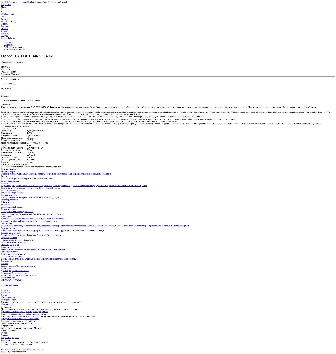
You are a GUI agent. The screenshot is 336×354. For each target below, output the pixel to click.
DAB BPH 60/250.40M (9, 285)
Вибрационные (19, 185)
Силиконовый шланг (25, 266)
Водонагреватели (9, 195)
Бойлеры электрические (12, 193)
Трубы (186, 226)
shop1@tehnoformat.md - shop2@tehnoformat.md (22, 2)
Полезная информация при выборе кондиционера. (23, 314)
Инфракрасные (25, 214)
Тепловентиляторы (9, 214)
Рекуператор (6, 261)
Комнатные (28, 240)
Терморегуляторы (9, 237)
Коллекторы (6, 226)
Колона (107, 174)
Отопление (6, 235)
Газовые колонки (35, 197)
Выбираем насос (8, 300)
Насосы (4, 183)
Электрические (16, 178)
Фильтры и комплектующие (13, 242)
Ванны (4, 259)
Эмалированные (14, 249)
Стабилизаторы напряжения (13, 254)
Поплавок (55, 188)
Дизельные (28, 211)
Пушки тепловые (9, 209)
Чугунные (45, 219)
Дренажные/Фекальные (81, 185)
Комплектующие (47, 178)
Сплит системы (8, 174)
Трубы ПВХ (65, 230)
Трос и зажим (45, 188)
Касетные (42, 174)
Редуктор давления (9, 200)
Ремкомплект (20, 188)
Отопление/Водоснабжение (49, 235)
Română (63, 2)
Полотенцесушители (10, 247)
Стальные (19, 219)
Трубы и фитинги (9, 228)
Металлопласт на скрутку (26, 230)
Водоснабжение (19, 235)
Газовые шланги (8, 266)
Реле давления (7, 188)
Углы (25, 273)
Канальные (74, 174)
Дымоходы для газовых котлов (15, 271)
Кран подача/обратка (10, 221)
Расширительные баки (11, 233)
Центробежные (45, 185)
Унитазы (72, 259)
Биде (66, 259)
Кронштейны (26, 221)
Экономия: (6, 74)
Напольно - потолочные (57, 174)
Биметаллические (32, 219)
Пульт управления (9, 190)
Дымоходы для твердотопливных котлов (19, 275)
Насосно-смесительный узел (106, 226)
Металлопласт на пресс (49, 230)
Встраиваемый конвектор (134, 226)
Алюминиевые (7, 219)
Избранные (6, 337)
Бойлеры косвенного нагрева (14, 197)
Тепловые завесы (56, 214)
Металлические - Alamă (82, 230)
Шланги (4, 263)
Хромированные (43, 249)
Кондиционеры (8, 171)
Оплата (30, 328)
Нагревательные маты (157, 226)
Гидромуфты (32, 188)
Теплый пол (6, 223)
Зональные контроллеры (12, 240)
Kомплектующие (40, 214)
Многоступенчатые (61, 185)
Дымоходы (6, 268)
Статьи (4, 295)
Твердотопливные (31, 178)
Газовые (4, 178)
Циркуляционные (100, 185)
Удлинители (16, 273)
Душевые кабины (32, 259)
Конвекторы (6, 204)
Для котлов (31, 235)
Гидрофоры (6, 185)
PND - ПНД (98, 230)
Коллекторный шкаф (49, 226)
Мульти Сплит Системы (26, 174)
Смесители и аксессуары (52, 259)
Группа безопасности (10, 181)
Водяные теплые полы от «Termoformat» (19, 321)
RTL (121, 226)
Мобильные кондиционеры (91, 174)
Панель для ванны (16, 259)
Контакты (5, 328)
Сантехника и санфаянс (11, 256)
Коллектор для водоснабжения (26, 226)
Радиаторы (6, 216)
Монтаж (37, 328)
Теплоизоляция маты (83, 226)
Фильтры (5, 245)
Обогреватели (7, 202)
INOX (3, 249)
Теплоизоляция (66, 226)
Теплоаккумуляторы (10, 252)
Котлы (4, 176)
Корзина (5, 19)
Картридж (14, 245)
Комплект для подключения (45, 221)
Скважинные (32, 185)
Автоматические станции (120, 185)
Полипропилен (8, 230)
